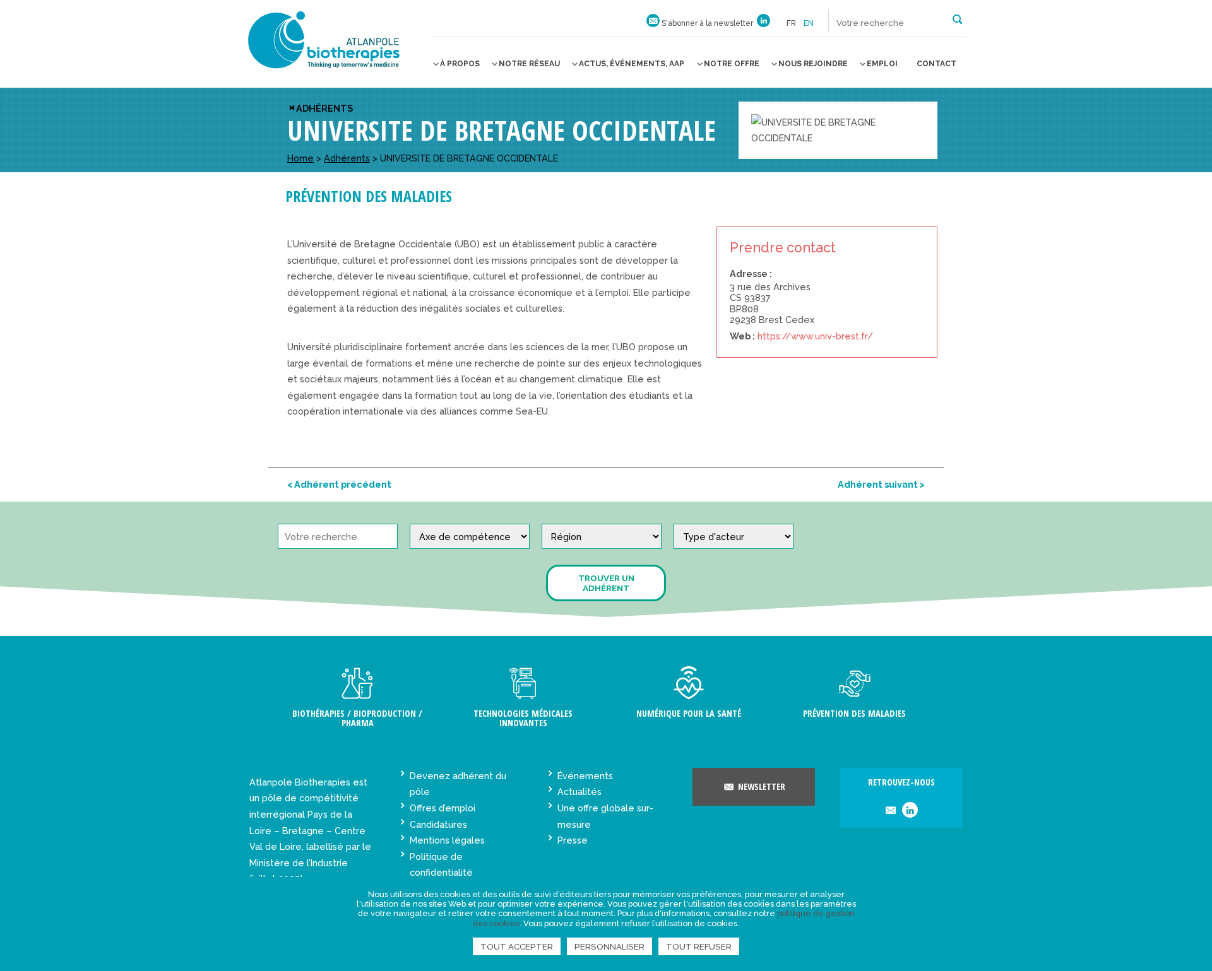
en (809, 23)
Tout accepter (516, 946)
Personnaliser (609, 946)
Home (300, 158)
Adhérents (324, 108)
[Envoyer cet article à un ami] (890, 811)
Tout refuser (699, 946)
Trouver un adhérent (606, 583)
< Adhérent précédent (339, 484)
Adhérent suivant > (881, 484)
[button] (957, 18)
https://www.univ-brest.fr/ (815, 336)
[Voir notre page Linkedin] (763, 23)
